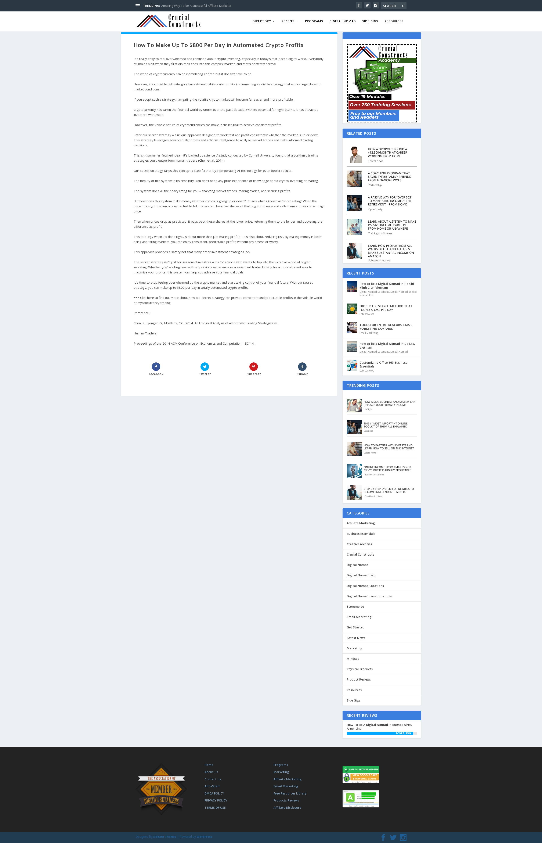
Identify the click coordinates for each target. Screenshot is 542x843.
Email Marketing (368, 333)
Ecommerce (355, 607)
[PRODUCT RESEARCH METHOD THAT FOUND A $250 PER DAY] (352, 309)
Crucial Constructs (360, 554)
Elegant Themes (164, 837)
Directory (262, 21)
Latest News (366, 314)
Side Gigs (370, 21)
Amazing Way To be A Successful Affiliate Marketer (196, 6)
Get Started (355, 627)
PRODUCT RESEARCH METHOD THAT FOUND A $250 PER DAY (385, 308)
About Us (211, 772)
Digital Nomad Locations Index (370, 596)
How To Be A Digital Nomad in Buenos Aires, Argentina (379, 727)
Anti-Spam (212, 786)
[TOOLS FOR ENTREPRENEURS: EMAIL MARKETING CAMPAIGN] (352, 327)
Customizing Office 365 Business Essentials (383, 364)
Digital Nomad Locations (374, 292)
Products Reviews (286, 800)
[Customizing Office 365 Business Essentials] (352, 365)
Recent (288, 21)
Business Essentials (361, 534)
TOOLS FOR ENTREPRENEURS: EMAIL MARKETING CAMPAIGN (385, 327)
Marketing (354, 648)
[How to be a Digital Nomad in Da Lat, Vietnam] (352, 346)
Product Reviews (359, 679)
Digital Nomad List (361, 575)
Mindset (353, 659)
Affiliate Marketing (361, 523)
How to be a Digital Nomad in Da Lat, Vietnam (387, 345)
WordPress (204, 837)
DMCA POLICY (214, 793)
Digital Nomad (342, 21)
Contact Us (213, 779)
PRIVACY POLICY (216, 800)
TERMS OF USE (215, 808)
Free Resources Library (290, 793)
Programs (314, 21)
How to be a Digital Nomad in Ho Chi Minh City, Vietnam (386, 286)
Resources (393, 21)
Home (209, 765)
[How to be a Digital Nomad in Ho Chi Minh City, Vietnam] (352, 286)
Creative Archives (359, 544)
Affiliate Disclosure (287, 808)
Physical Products (360, 669)
